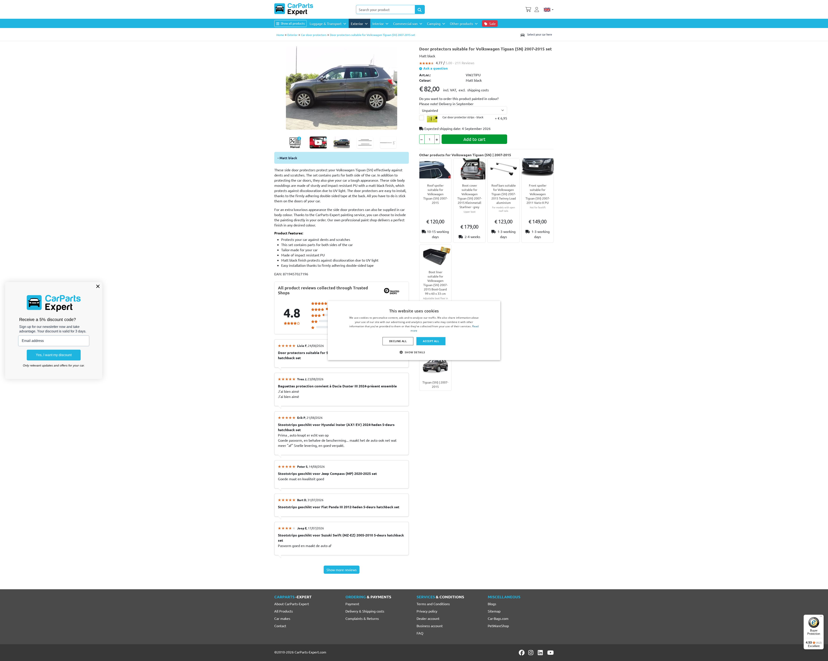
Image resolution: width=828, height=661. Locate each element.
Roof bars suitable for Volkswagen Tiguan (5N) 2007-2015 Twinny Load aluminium (503, 193)
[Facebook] (522, 652)
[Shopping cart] (528, 9)
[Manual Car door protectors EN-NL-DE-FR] (295, 142)
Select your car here (539, 34)
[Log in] (537, 9)
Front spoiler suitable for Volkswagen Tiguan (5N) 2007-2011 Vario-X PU (537, 193)
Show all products (292, 23)
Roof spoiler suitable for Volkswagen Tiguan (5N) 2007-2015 (435, 193)
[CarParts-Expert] (293, 9)
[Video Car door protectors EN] (318, 142)
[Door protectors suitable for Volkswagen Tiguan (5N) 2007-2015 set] (341, 87)
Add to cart (474, 139)
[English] (549, 9)
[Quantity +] (437, 139)
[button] (414, 352)
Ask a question (435, 68)
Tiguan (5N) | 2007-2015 (435, 384)
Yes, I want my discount (54, 355)
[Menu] (821, 617)
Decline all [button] (398, 341)
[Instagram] (531, 652)
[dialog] (414, 330)
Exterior (292, 35)
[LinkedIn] (541, 652)
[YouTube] (550, 652)
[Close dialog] (97, 286)
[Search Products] (420, 9)
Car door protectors (313, 35)
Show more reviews (341, 569)
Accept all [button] (431, 341)
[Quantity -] (422, 139)
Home (280, 35)
